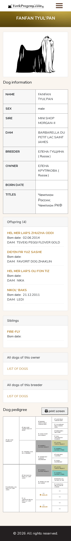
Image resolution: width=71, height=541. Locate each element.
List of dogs (17, 369)
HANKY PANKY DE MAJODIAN (43, 434)
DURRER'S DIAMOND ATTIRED (59, 449)
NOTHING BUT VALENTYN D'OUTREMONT (42, 458)
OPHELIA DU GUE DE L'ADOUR (43, 482)
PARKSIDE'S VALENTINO (58, 455)
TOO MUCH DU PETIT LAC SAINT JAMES (26, 477)
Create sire (44, 494)
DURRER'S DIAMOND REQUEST (43, 446)
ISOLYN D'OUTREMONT (58, 461)
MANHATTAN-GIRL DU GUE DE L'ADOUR (59, 485)
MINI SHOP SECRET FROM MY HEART (27, 429)
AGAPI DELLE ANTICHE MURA (58, 419)
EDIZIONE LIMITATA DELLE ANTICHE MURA (42, 423)
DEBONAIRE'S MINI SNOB (58, 431)
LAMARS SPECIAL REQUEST (59, 443)
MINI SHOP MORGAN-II (9, 440)
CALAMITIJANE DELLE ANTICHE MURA (59, 426)
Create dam (45, 506)
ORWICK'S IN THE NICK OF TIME (59, 479)
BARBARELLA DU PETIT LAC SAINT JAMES (11, 488)
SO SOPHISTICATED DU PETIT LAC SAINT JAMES (27, 500)
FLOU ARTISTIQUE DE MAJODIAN (58, 437)
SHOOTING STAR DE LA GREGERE (27, 452)
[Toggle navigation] (59, 6)
